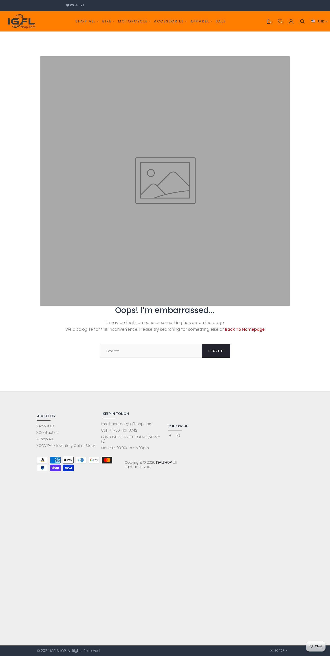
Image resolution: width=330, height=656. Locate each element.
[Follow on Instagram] (178, 436)
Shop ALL (46, 439)
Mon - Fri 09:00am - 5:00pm (125, 447)
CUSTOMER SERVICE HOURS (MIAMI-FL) (130, 439)
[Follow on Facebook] (170, 436)
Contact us (48, 432)
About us (46, 426)
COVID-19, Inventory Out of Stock (67, 445)
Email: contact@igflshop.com (126, 423)
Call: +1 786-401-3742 (119, 430)
